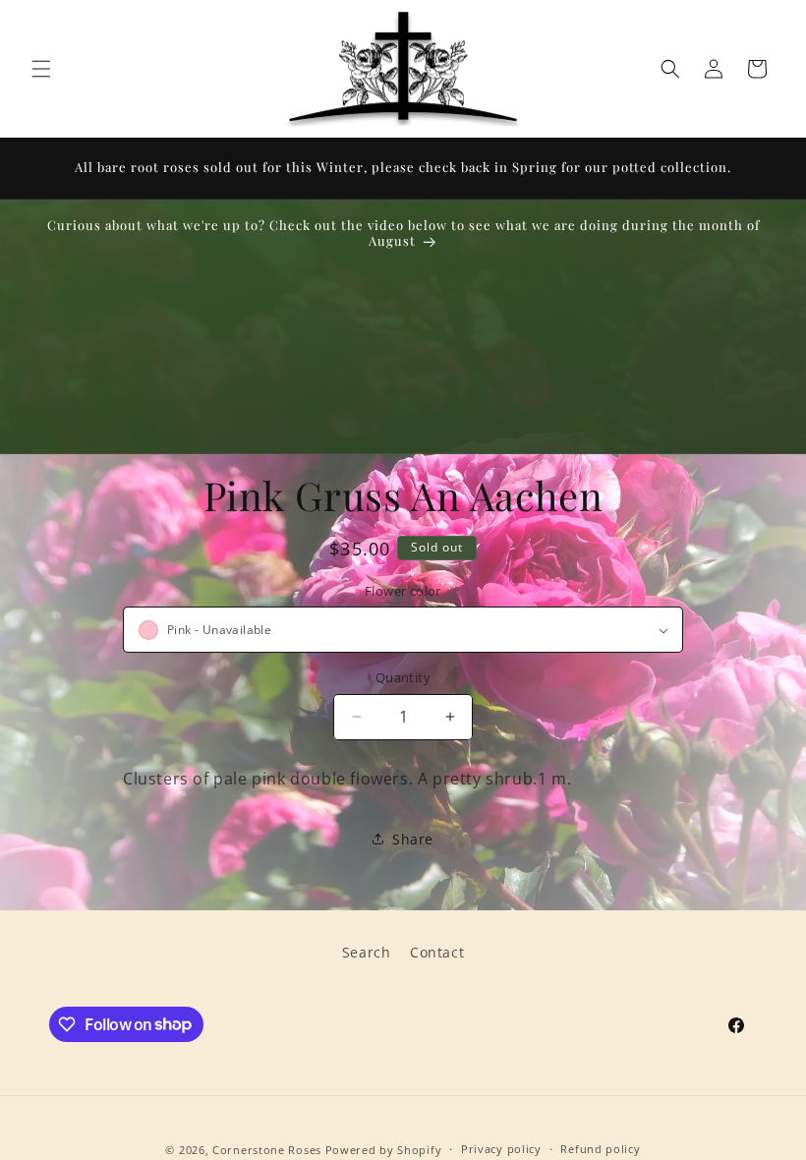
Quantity (403, 677)
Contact (437, 952)
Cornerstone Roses (266, 1149)
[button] (41, 68)
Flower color (403, 591)
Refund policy (600, 1148)
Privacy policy (501, 1148)
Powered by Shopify (383, 1149)
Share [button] (412, 839)
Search (366, 952)
